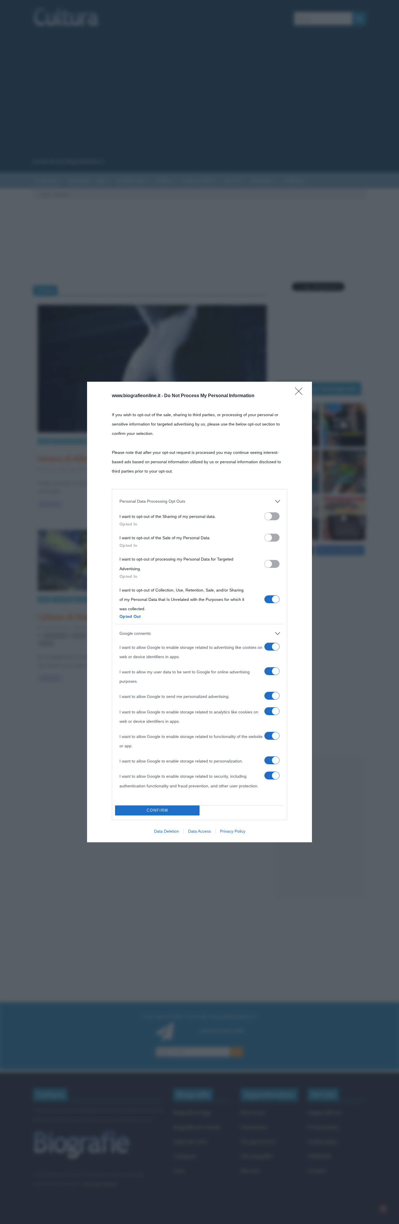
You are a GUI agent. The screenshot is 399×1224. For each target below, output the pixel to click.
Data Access (199, 831)
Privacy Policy (232, 831)
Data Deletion (166, 831)
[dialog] (199, 612)
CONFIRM (157, 810)
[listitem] (199, 501)
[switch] (272, 516)
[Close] (300, 393)
